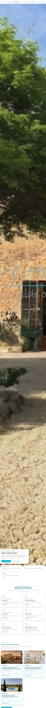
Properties (10, 1)
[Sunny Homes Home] (2, 2)
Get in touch (41, 1)
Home (6, 1)
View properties (6, 561)
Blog (23, 1)
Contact (26, 1)
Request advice (16, 561)
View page (4, 604)
